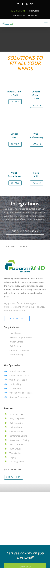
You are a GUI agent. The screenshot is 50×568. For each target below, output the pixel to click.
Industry (23, 246)
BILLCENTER (32, 15)
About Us (10, 246)
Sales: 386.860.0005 (18, 11)
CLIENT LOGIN (34, 11)
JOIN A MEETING (19, 15)
